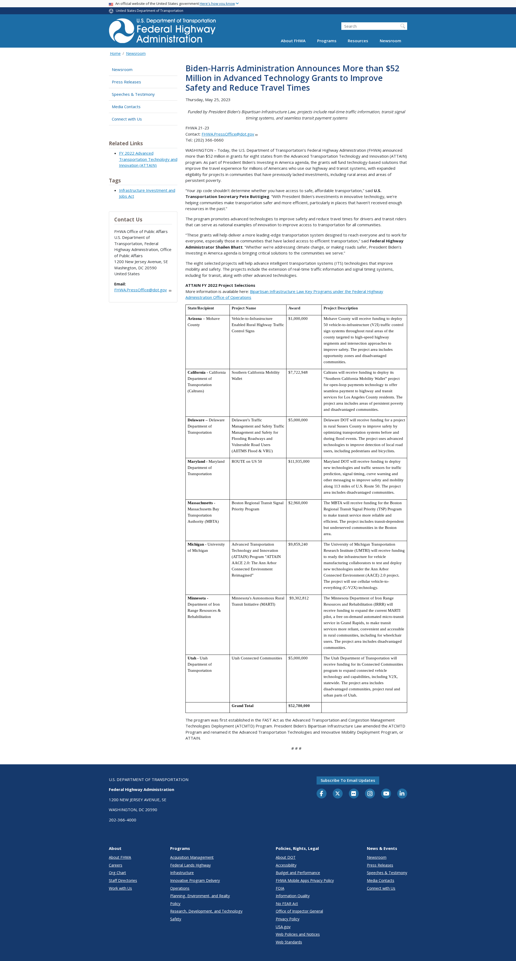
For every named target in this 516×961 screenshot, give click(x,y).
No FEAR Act (287, 903)
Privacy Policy (287, 918)
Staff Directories (123, 880)
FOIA (280, 888)
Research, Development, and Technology (206, 911)
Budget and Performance (298, 872)
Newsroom (390, 41)
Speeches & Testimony (133, 94)
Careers (115, 865)
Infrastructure (182, 872)
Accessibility (286, 865)
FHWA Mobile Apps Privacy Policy (305, 880)
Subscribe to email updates (348, 780)
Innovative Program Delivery (195, 880)
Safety (175, 918)
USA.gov (283, 926)
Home (115, 53)
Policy (175, 903)
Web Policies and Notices (298, 934)
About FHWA (293, 41)
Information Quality (293, 895)
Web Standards (289, 942)
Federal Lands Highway (190, 865)
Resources (358, 41)
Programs (326, 41)
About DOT (286, 857)
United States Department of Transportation (149, 10)
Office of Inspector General (299, 911)
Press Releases (126, 81)
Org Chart (117, 872)
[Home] (162, 32)
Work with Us (120, 888)
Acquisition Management (192, 857)
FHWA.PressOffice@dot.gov (140, 289)
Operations (179, 888)
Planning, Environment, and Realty (200, 895)
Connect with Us (127, 119)
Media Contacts (126, 106)
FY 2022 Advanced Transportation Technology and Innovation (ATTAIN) (148, 159)
